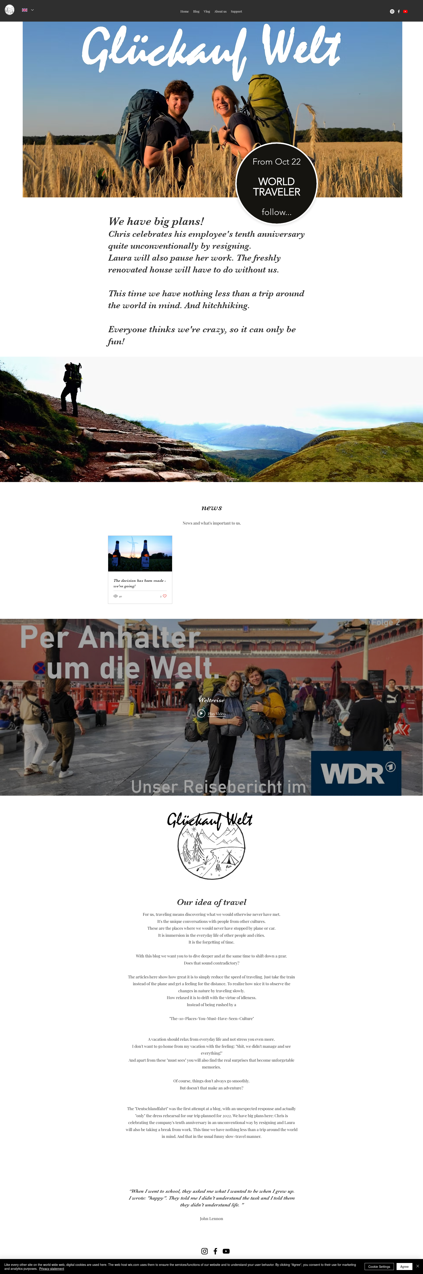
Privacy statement (51, 1268)
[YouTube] (226, 1251)
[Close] (417, 1266)
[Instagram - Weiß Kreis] (392, 11)
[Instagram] (204, 1251)
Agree (404, 1266)
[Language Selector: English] (28, 10)
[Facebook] (215, 1251)
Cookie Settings (379, 1266)
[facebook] (399, 11)
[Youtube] (405, 11)
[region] (276, 197)
